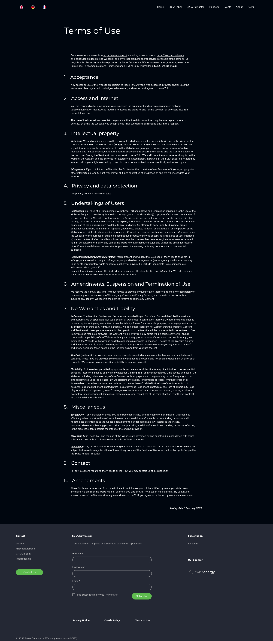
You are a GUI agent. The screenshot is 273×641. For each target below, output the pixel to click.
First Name (79, 553)
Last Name (78, 567)
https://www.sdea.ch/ (115, 55)
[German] (33, 7)
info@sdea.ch (150, 173)
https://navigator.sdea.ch (170, 55)
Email (76, 581)
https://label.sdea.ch (87, 58)
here (108, 193)
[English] (21, 7)
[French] (44, 7)
